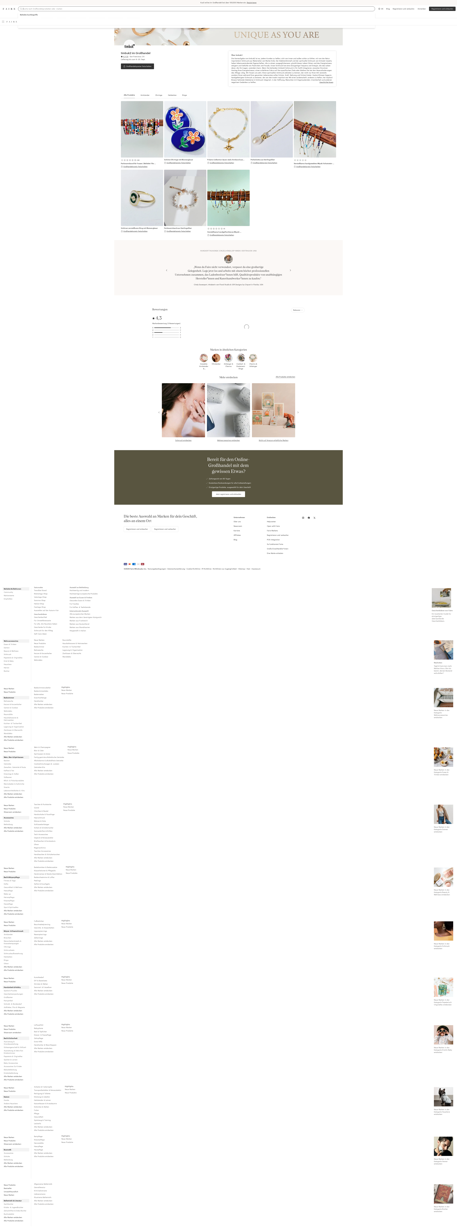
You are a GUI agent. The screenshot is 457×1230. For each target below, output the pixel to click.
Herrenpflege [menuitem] (9, 897)
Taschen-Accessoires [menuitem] (42, 851)
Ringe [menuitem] (6, 960)
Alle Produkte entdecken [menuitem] (13, 740)
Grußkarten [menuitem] (8, 997)
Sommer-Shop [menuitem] (40, 600)
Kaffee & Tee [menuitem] (9, 771)
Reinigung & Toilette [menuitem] (42, 1093)
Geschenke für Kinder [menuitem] (42, 627)
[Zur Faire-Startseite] (9, 9)
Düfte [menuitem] (6, 884)
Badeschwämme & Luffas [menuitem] (44, 877)
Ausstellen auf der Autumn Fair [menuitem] (46, 610)
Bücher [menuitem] (6, 671)
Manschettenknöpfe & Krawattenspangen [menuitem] (12, 942)
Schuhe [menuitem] (7, 821)
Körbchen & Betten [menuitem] (41, 1107)
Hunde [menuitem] (6, 1100)
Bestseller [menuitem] (8, 1188)
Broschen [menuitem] (7, 938)
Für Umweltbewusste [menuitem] (42, 620)
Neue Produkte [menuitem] (40, 643)
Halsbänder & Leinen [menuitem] (42, 1100)
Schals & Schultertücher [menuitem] (43, 828)
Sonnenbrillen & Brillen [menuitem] (43, 831)
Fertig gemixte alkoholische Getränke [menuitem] (49, 757)
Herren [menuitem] (6, 668)
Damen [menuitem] (7, 648)
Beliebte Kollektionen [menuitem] (12, 589)
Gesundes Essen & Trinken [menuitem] (80, 600)
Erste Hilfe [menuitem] (38, 1042)
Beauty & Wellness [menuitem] (11, 651)
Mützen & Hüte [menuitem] (40, 821)
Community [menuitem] (8, 592)
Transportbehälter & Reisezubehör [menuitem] (47, 1090)
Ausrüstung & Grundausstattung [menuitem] (11, 1043)
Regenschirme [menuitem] (40, 848)
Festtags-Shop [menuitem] (40, 607)
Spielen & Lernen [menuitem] (10, 1060)
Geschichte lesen (326, 82)
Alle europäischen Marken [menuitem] (80, 614)
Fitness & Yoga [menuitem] (10, 881)
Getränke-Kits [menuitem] (39, 767)
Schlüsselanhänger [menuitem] (41, 824)
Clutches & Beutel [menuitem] (41, 811)
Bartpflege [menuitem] (38, 1136)
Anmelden (422, 9)
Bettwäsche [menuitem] (38, 650)
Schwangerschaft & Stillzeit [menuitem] (15, 1047)
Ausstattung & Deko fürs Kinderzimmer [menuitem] (13, 1052)
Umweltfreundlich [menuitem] (11, 1192)
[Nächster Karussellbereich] (290, 270)
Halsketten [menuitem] (8, 957)
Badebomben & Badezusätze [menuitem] (45, 867)
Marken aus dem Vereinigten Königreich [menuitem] (86, 617)
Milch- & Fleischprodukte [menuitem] (14, 781)
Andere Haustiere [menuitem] (11, 1103)
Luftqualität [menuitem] (38, 1025)
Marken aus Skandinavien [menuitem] (80, 627)
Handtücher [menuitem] (38, 701)
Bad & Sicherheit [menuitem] (10, 1038)
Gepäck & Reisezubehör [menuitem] (43, 838)
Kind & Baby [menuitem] (9, 661)
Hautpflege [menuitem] (8, 904)
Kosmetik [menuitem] (7, 1150)
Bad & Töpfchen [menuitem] (40, 1032)
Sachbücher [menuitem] (8, 1204)
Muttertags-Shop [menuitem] (40, 594)
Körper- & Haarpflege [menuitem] (42, 1035)
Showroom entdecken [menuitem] (12, 812)
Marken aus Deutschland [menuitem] (79, 624)
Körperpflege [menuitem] (9, 901)
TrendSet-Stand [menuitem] (40, 590)
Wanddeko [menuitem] (66, 657)
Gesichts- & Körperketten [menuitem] (44, 928)
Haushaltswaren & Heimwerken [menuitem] (74, 643)
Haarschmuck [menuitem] (39, 818)
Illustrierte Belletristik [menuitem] (42, 1197)
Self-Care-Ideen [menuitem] (40, 634)
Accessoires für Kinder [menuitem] (13, 1066)
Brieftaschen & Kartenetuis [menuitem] (44, 841)
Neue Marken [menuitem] (39, 640)
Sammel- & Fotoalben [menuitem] (43, 987)
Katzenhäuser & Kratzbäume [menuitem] (45, 1103)
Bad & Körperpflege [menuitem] (12, 877)
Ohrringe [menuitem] (7, 947)
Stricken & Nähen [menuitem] (41, 984)
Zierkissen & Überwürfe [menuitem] (71, 653)
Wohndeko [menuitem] (38, 660)
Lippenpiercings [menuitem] (40, 931)
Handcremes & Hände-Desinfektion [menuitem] (48, 874)
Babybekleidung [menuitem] (10, 1070)
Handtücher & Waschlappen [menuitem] (45, 1045)
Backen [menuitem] (7, 761)
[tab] (129, 95)
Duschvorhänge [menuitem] (40, 698)
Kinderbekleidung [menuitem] (11, 1073)
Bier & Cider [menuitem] (39, 751)
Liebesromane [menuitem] (39, 1194)
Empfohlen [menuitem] (8, 599)
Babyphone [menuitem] (38, 1028)
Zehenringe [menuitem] (38, 938)
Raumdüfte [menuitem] (66, 640)
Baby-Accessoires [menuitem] (11, 1063)
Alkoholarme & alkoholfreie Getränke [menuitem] (48, 761)
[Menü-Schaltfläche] (3, 21)
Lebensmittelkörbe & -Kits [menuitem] (14, 791)
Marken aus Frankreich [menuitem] (79, 621)
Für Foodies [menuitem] (74, 604)
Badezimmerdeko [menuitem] (41, 691)
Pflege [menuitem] (36, 1113)
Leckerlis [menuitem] (37, 1123)
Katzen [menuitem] (6, 1097)
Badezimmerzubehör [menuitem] (42, 688)
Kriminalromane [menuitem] (40, 1191)
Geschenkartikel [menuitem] (40, 617)
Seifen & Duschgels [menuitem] (42, 884)
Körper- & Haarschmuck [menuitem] (13, 931)
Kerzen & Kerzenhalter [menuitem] (43, 653)
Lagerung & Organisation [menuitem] (72, 650)
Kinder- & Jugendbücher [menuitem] (13, 1207)
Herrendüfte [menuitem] (39, 1143)
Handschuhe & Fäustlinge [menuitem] (44, 814)
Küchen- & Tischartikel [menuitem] (71, 647)
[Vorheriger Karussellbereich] (166, 270)
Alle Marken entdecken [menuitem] (13, 737)
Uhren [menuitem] (36, 844)
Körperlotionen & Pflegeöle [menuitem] (45, 871)
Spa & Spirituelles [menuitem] (11, 907)
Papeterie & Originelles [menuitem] (13, 658)
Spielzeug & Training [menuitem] (42, 1120)
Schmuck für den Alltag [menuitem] (43, 630)
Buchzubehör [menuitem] (9, 1214)
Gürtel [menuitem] (36, 808)
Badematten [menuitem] (39, 694)
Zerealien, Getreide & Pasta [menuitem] (15, 767)
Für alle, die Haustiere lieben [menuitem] (45, 624)
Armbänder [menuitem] (8, 934)
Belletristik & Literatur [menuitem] (13, 1201)
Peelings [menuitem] (37, 881)
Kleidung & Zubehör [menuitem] (42, 1097)
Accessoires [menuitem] (9, 818)
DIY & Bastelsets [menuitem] (40, 981)
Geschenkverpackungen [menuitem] (13, 994)
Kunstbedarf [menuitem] (39, 977)
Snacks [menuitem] (7, 787)
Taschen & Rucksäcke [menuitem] (42, 804)
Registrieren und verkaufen (403, 9)
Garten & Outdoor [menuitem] (41, 657)
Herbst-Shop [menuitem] (39, 604)
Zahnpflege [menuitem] (38, 1038)
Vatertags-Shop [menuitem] (40, 597)
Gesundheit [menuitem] (38, 1117)
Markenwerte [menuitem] (9, 595)
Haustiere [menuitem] (7, 664)
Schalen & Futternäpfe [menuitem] (43, 1087)
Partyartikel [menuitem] (8, 1001)
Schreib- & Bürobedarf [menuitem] (13, 1004)
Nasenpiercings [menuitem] (40, 934)
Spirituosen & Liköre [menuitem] (42, 754)
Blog (388, 9)
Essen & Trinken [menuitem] (10, 644)
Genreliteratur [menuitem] (39, 1187)
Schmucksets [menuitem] (9, 950)
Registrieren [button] (252, 3)
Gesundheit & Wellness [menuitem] (13, 887)
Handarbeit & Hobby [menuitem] (12, 987)
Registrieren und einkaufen (442, 9)
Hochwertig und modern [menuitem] (79, 590)
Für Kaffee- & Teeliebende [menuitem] (80, 607)
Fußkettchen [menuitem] (39, 921)
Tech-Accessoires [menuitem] (41, 834)
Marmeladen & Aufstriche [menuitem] (14, 784)
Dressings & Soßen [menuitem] (11, 774)
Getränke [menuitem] (7, 764)
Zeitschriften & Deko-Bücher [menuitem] (15, 1211)
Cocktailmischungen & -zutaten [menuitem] (46, 764)
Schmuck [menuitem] (7, 654)
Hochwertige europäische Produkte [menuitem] (84, 594)
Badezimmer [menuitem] (39, 647)
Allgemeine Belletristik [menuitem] (43, 1184)
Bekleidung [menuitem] (8, 824)
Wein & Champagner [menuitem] (42, 747)
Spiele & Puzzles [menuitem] (10, 991)
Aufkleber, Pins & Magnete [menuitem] (14, 1007)
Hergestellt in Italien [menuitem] (78, 631)
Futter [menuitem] (36, 1110)
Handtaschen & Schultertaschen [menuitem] (47, 854)
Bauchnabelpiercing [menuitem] (42, 924)
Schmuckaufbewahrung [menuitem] (13, 953)
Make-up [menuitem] (7, 894)
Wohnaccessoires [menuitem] (11, 641)
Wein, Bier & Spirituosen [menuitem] (14, 757)
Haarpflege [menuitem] (8, 891)
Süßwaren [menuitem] (8, 777)
